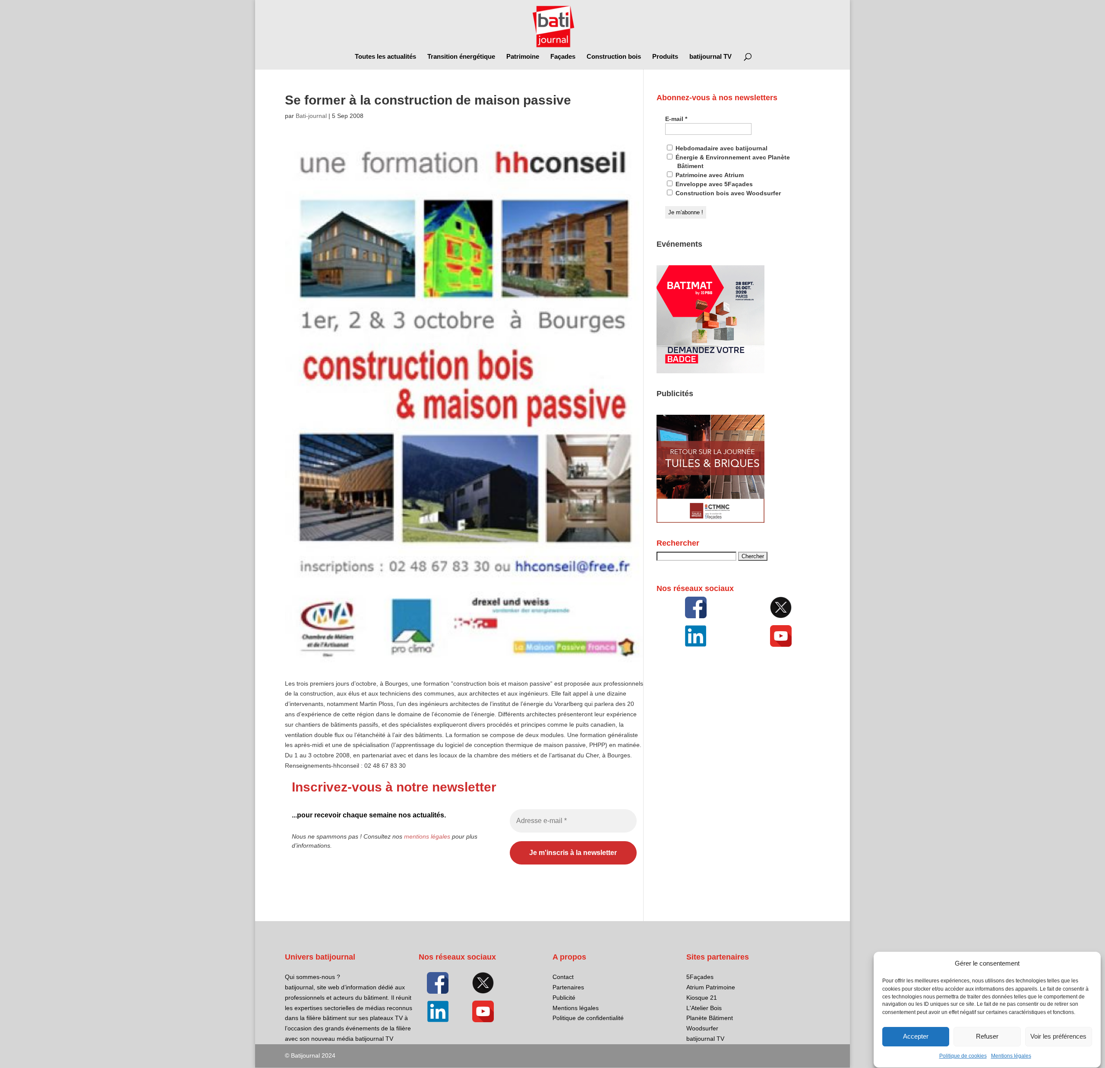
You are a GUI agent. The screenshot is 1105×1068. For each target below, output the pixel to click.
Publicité (563, 997)
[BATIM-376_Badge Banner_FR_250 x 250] (710, 371)
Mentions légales (1011, 1056)
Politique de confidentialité (588, 1017)
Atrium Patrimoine (710, 987)
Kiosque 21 (701, 997)
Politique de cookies (963, 1056)
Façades (562, 57)
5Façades (700, 976)
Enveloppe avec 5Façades (713, 184)
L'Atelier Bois (704, 1007)
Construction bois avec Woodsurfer (727, 193)
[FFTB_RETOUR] (710, 520)
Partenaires (568, 987)
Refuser (987, 1036)
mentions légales (427, 836)
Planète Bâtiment (709, 1017)
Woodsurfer (702, 1028)
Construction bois (614, 57)
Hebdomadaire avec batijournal (720, 148)
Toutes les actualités (385, 57)
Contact (563, 976)
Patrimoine (522, 57)
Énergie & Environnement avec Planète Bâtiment (732, 161)
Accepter (915, 1036)
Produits (665, 57)
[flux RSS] (696, 607)
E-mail (676, 118)
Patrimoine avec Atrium (709, 175)
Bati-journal (311, 115)
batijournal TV (710, 57)
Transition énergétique (461, 57)
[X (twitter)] (781, 607)
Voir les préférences (1058, 1036)
